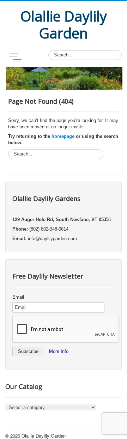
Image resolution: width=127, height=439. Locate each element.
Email (18, 297)
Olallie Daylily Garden (44, 435)
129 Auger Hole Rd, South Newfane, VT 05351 (61, 219)
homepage (63, 136)
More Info (58, 351)
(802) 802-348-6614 (48, 229)
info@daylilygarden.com (52, 238)
